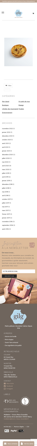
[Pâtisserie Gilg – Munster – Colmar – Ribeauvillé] (18, 13)
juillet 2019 (5, 173)
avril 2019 (5, 177)
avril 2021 (5, 147)
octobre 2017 (6, 199)
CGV (28, 426)
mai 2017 (5, 207)
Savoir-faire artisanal (11, 342)
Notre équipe (9, 339)
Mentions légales (19, 426)
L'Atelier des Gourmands (10, 109)
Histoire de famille (10, 336)
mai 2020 (5, 162)
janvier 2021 (6, 151)
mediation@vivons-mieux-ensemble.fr (16, 419)
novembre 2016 (7, 221)
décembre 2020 (7, 154)
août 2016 (5, 229)
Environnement (7, 112)
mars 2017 (5, 210)
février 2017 (6, 214)
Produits (21, 109)
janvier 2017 (6, 218)
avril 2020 (5, 166)
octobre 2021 (6, 140)
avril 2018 (5, 195)
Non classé (5, 101)
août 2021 (5, 143)
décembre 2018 (7, 184)
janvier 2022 (6, 132)
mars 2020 (5, 169)
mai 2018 (5, 192)
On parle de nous (24, 101)
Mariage (21, 105)
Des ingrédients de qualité (13, 345)
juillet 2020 (6, 158)
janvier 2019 (6, 180)
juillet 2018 (5, 188)
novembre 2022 (7, 128)
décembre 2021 (7, 136)
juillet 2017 (5, 203)
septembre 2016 (7, 225)
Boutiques (5, 105)
